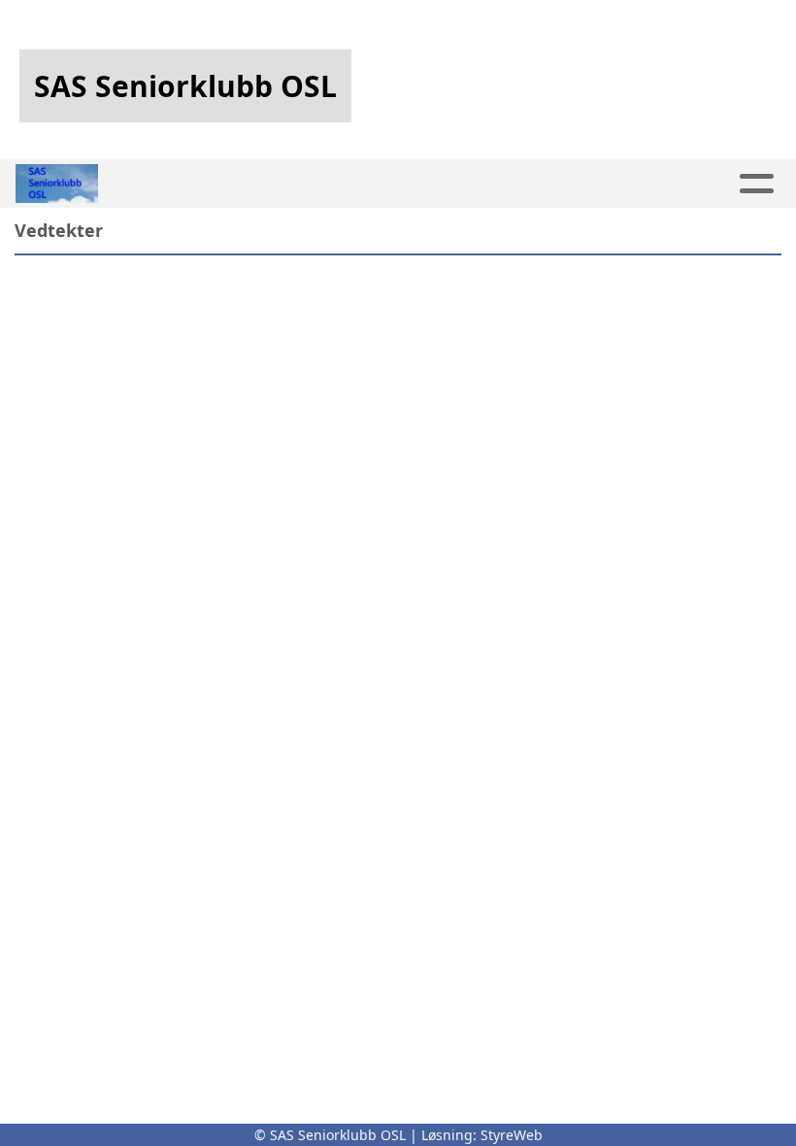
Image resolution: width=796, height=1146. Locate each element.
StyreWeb (512, 1135)
